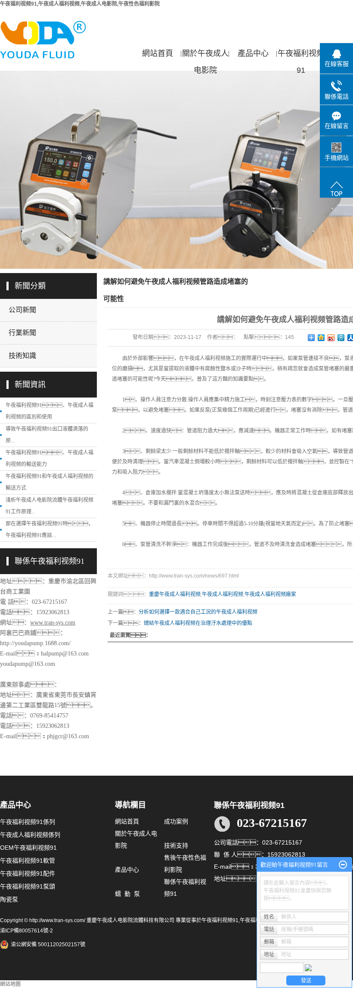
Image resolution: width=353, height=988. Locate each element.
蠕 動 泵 (127, 893)
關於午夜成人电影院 (205, 55)
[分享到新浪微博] (331, 337)
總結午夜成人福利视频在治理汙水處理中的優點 (198, 623)
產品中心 (253, 53)
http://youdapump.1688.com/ (35, 643)
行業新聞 (22, 332)
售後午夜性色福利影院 (185, 863)
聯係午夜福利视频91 (185, 887)
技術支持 (176, 845)
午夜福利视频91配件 (27, 873)
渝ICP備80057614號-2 (26, 931)
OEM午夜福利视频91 (28, 847)
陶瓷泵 (9, 899)
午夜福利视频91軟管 (27, 860)
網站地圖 (10, 984)
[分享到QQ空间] (321, 337)
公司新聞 (22, 310)
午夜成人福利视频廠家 (270, 594)
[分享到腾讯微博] (341, 337)
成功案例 (176, 821)
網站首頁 (157, 53)
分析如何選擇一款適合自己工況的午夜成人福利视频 (198, 612)
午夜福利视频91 (301, 55)
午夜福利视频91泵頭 (27, 886)
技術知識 (22, 355)
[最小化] (343, 865)
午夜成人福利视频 (222, 594)
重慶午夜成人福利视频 (175, 594)
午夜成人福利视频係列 (30, 834)
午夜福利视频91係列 (27, 821)
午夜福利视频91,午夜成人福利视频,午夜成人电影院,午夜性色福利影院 (80, 4)
